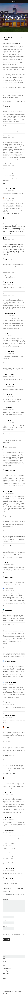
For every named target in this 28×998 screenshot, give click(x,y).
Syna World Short (10, 625)
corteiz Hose (9, 546)
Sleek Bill (8, 793)
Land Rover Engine (7, 524)
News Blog (5, 971)
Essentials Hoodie (10, 447)
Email (4, 920)
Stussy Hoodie (9, 282)
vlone (6, 333)
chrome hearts (9, 351)
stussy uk (7, 434)
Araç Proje (8, 164)
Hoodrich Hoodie (10, 778)
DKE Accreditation (20, 87)
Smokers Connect (10, 648)
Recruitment (6, 973)
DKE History (6, 966)
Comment (5, 899)
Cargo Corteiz (9, 491)
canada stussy (9, 420)
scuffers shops (9, 394)
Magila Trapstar (10, 470)
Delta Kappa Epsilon (14, 17)
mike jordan (9, 577)
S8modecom (6, 243)
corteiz (4, 183)
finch (6, 562)
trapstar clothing (10, 384)
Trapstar (7, 106)
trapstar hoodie (9, 363)
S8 (3, 223)
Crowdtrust (8, 126)
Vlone (7, 727)
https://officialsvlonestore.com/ (11, 773)
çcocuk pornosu (10, 188)
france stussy (9, 407)
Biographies (8, 610)
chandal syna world (11, 136)
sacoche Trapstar (11, 691)
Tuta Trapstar (9, 259)
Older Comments (7, 101)
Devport (5, 993)
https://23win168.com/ (13, 213)
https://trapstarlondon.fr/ (9, 707)
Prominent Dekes (7, 968)
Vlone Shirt (7, 734)
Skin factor (8, 817)
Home (4, 961)
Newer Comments (20, 101)
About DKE (5, 964)
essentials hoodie (10, 313)
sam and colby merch (8, 755)
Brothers (5, 976)
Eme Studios (9, 270)
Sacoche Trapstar (10, 661)
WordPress (12, 991)
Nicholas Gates (16, 43)
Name (5, 915)
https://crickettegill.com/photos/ (15, 584)
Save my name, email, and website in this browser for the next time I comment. (13, 935)
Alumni (4, 978)
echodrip (7, 742)
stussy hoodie (9, 878)
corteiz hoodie (9, 173)
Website (5, 926)
